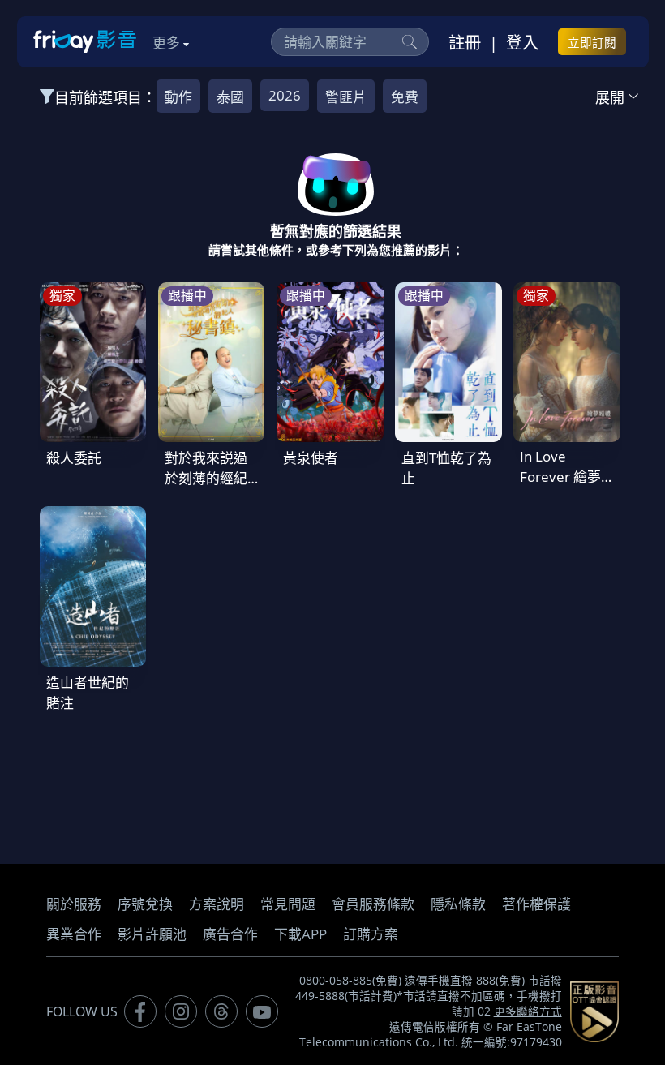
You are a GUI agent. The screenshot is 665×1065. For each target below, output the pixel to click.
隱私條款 (458, 904)
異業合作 (73, 934)
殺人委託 (73, 458)
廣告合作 (230, 934)
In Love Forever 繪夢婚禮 (560, 476)
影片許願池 (152, 934)
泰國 (230, 97)
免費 (404, 97)
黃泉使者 (310, 458)
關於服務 (73, 904)
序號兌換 (145, 904)
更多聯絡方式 (528, 1011)
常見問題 (287, 904)
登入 (522, 42)
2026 (284, 95)
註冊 (464, 42)
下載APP (300, 934)
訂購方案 (370, 934)
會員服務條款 (373, 904)
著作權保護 (536, 904)
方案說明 (216, 904)
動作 (178, 97)
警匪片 (346, 97)
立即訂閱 (592, 42)
